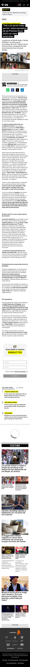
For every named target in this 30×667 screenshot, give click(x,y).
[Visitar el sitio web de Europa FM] (15, 645)
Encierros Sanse (11, 402)
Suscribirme (15, 376)
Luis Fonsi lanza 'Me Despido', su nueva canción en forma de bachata (20, 615)
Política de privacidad (13, 660)
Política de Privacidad (20, 371)
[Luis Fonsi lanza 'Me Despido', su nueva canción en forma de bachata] (21, 608)
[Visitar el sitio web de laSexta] (15, 637)
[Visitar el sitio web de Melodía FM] (22, 645)
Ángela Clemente (11, 83)
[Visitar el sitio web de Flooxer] (20, 648)
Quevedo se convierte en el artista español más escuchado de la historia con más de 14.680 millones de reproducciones (8, 617)
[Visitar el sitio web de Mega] (15, 641)
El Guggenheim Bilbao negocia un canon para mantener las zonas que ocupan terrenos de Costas (14, 538)
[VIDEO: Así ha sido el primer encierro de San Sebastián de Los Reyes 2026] (8, 480)
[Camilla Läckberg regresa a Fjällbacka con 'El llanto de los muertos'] (15, 502)
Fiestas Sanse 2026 (11, 392)
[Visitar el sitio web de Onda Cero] (8, 645)
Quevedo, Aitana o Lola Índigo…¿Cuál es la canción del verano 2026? (21, 556)
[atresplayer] (24, 4)
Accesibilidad (21, 663)
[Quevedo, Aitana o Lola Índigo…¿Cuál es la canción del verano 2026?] (21, 550)
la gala (17, 192)
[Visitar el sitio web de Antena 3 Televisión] (8, 637)
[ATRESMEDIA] (15, 633)
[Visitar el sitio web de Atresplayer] (11, 648)
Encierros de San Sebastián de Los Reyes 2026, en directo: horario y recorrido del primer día (15, 395)
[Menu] (28, 5)
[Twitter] (18, 83)
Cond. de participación (11, 663)
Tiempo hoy (22, 1)
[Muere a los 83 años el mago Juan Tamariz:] (15, 583)
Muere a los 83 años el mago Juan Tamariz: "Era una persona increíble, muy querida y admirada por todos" (14, 596)
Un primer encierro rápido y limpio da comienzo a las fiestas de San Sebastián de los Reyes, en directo (14, 468)
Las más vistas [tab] (7, 388)
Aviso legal (4, 660)
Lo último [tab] (19, 388)
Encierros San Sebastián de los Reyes (10, 1)
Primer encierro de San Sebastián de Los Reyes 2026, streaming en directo (15, 406)
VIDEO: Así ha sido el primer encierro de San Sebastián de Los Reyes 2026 (8, 486)
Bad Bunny (8, 413)
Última (19, 5)
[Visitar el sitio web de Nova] (8, 641)
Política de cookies (23, 660)
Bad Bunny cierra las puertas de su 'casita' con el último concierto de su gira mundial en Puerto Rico (16, 417)
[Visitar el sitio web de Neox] (22, 637)
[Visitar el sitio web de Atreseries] (22, 641)
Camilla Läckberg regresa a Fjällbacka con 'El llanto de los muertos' (14, 513)
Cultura (15, 445)
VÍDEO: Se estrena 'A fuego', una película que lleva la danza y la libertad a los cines (7, 556)
